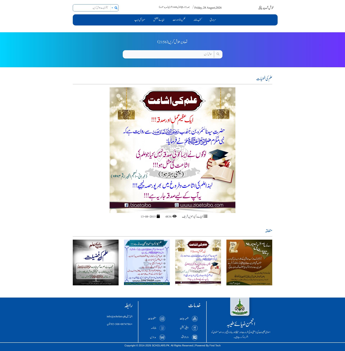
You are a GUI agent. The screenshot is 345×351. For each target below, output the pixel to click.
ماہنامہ (153, 327)
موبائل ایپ (139, 19)
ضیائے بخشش (158, 19)
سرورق (213, 19)
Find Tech (215, 345)
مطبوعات (152, 318)
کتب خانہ (197, 19)
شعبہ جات (184, 318)
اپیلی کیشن (184, 327)
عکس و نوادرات (179, 19)
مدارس (153, 337)
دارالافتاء (185, 337)
